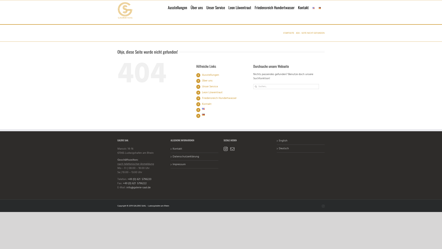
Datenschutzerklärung (186, 157)
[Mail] (232, 149)
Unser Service (210, 86)
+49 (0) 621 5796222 (135, 183)
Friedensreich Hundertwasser (219, 98)
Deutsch (284, 148)
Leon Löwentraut (212, 92)
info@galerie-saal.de (138, 187)
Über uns (207, 81)
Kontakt (207, 104)
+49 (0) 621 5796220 (139, 179)
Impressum (179, 164)
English (283, 141)
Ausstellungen (210, 75)
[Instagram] (226, 149)
